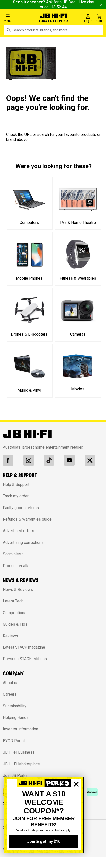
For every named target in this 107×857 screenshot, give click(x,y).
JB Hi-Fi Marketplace (21, 767)
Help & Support (16, 488)
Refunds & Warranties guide (27, 523)
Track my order (16, 499)
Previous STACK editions (25, 662)
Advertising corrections (23, 546)
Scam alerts (13, 557)
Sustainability (14, 709)
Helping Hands (16, 721)
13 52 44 (57, 7)
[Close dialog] (76, 801)
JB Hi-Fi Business (19, 756)
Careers (10, 698)
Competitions (14, 616)
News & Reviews (18, 593)
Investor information (20, 732)
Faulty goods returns (21, 511)
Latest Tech (13, 604)
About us (10, 686)
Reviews (10, 639)
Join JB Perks (15, 779)
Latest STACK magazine (24, 651)
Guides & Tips (15, 628)
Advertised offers (18, 534)
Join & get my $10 (43, 841)
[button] (17, 18)
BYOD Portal (14, 744)
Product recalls (16, 569)
